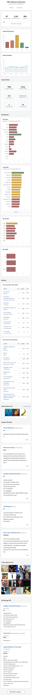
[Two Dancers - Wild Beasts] (19, 590)
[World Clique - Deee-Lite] (12, 568)
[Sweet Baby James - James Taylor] (5, 590)
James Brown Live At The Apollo (8, 382)
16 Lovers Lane (7, 326)
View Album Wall (27, 406)
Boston (5, 353)
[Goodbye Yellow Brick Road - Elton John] (5, 568)
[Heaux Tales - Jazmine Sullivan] (12, 583)
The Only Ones (7, 322)
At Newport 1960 (7, 367)
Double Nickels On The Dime (12, 647)
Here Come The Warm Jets (11, 532)
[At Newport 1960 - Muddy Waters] (27, 568)
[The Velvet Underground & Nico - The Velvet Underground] (23, 412)
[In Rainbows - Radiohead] (16, 412)
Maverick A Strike (8, 447)
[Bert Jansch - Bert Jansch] (19, 568)
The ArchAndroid (7, 377)
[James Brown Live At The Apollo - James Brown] (5, 576)
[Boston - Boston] (19, 583)
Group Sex (6, 303)
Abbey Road (6, 372)
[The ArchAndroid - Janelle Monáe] (27, 576)
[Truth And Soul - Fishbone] (27, 583)
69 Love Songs (7, 312)
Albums (11, 7)
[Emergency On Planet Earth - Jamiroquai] (12, 576)
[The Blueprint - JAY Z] (19, 576)
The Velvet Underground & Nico (8, 297)
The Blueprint (7, 506)
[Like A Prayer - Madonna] (5, 583)
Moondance (6, 358)
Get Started (19, 7)
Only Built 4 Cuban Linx (9, 307)
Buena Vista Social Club (9, 362)
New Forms (6, 292)
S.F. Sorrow (6, 331)
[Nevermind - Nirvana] (8, 412)
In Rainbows (6, 317)
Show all (16, 212)
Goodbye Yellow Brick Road (11, 474)
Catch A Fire (7, 633)
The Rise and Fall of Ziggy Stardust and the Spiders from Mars (9, 395)
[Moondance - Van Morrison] (12, 590)
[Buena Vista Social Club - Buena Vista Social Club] (27, 590)
